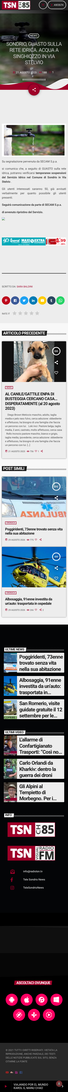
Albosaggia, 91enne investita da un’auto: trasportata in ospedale (28, 601)
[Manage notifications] (59, 1084)
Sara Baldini (24, 286)
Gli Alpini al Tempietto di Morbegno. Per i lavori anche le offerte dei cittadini (39, 798)
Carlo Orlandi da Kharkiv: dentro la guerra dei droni (37, 769)
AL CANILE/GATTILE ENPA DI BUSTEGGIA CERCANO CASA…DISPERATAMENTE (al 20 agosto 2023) (32, 401)
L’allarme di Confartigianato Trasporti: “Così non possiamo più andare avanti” (41, 752)
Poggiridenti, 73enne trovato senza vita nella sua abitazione (34, 531)
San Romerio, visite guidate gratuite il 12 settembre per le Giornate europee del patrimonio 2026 (41, 715)
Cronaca (10, 523)
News (34, 35)
